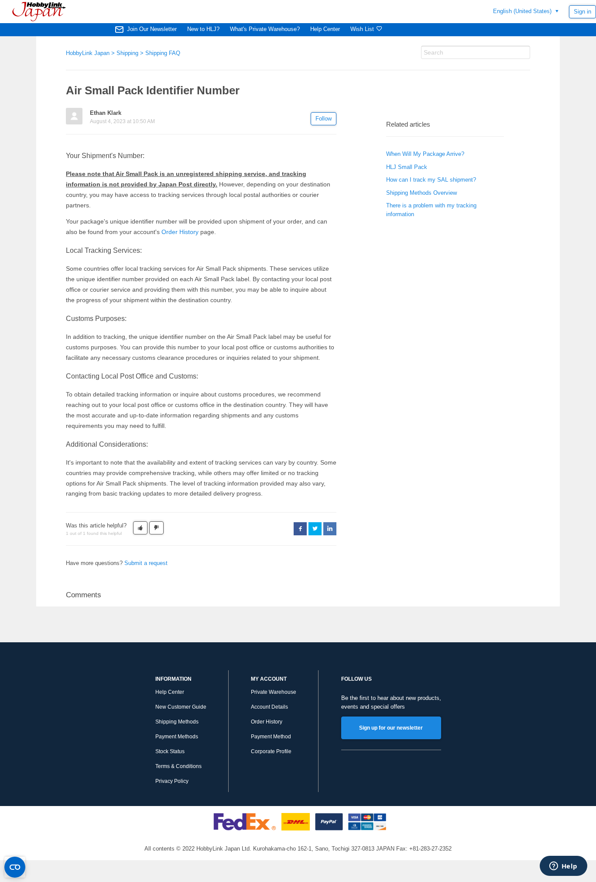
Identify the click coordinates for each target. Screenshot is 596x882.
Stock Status (170, 751)
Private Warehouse (273, 692)
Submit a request (146, 563)
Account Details (269, 707)
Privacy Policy (171, 781)
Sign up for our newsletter (391, 728)
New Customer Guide (180, 707)
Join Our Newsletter (152, 29)
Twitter (315, 528)
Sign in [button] (582, 11)
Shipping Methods (177, 722)
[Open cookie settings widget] (14, 867)
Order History (180, 231)
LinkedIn (329, 528)
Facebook (300, 528)
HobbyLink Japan (88, 53)
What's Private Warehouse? (265, 29)
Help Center (325, 29)
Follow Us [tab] (356, 679)
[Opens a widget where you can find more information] (563, 867)
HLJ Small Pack (406, 167)
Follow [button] (323, 118)
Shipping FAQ (162, 53)
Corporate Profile (271, 751)
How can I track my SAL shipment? (431, 179)
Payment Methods (176, 737)
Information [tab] (173, 679)
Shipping (127, 53)
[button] (140, 527)
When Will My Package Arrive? (425, 154)
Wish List (362, 29)
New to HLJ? (203, 29)
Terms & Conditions (178, 766)
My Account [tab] (269, 679)
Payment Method (271, 737)
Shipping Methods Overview (421, 192)
